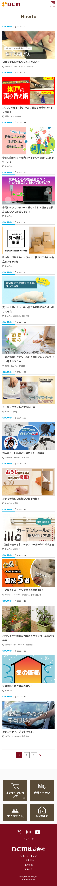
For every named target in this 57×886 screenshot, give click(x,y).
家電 (15, 411)
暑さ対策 (25, 316)
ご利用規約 (28, 860)
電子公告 (28, 869)
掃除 (7, 116)
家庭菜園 (29, 644)
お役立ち (30, 66)
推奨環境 (28, 864)
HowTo (22, 66)
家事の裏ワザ (36, 594)
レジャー (8, 457)
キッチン (8, 66)
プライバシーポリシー (28, 855)
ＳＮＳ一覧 (28, 839)
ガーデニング (10, 644)
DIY (15, 66)
